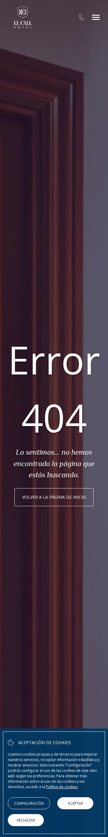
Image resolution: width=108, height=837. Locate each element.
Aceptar (75, 803)
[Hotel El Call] (22, 17)
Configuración (29, 803)
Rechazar (26, 820)
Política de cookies (62, 786)
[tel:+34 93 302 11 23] (81, 17)
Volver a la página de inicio (54, 497)
